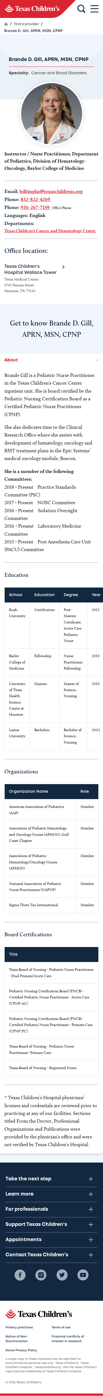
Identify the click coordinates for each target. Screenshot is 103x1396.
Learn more (19, 1194)
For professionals (26, 1209)
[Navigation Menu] (94, 9)
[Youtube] (83, 1275)
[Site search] (81, 9)
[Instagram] (41, 1275)
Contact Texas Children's (36, 1255)
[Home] (6, 24)
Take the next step (28, 1179)
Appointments (23, 1240)
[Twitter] (62, 1275)
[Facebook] (20, 1275)
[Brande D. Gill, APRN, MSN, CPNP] (38, 9)
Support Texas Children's (36, 1224)
